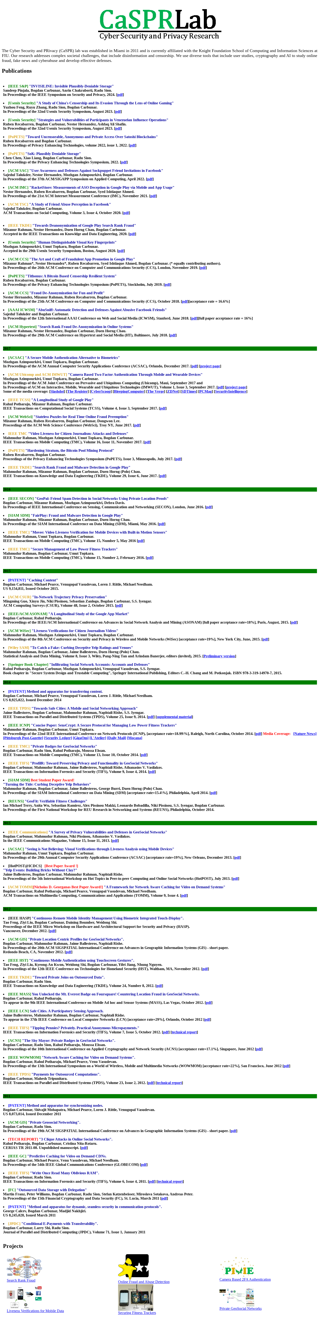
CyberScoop (101, 391)
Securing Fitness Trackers (137, 1313)
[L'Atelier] (97, 738)
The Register (77, 391)
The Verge (155, 391)
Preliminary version (219, 656)
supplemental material (174, 717)
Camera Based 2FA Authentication (245, 1279)
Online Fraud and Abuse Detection (144, 1282)
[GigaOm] (81, 738)
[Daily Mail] (116, 738)
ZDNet (172, 391)
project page (210, 366)
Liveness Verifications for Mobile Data (35, 1311)
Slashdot (57, 391)
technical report (184, 1032)
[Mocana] (134, 738)
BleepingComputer (129, 391)
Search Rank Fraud (21, 1280)
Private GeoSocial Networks (241, 1308)
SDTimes (189, 391)
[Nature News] (304, 734)
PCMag (205, 391)
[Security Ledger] (58, 738)
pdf (120, 95)
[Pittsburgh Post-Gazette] (23, 738)
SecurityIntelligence (230, 391)
